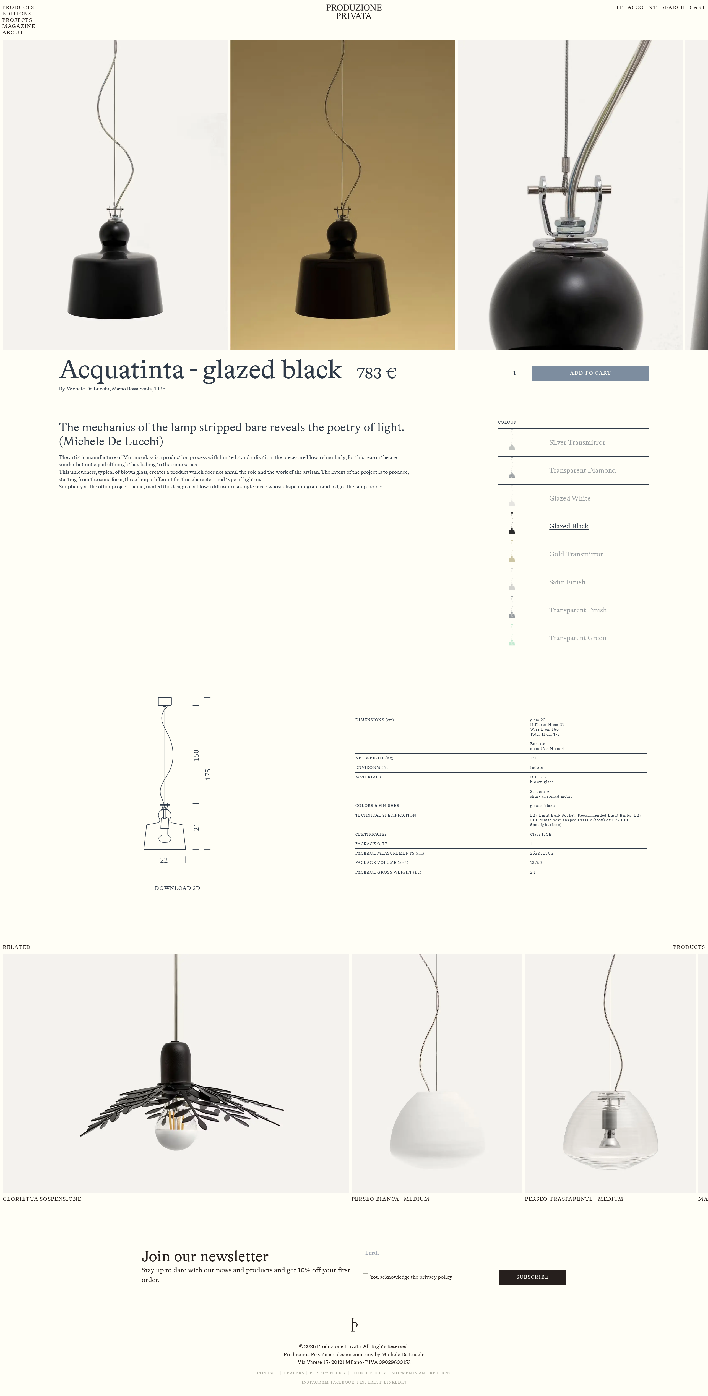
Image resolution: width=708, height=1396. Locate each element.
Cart (698, 7)
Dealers (293, 1373)
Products (18, 7)
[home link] (354, 11)
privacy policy (435, 1277)
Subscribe (532, 1277)
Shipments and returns (421, 1373)
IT (619, 7)
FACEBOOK (343, 1382)
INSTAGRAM (315, 1382)
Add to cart (590, 373)
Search (673, 7)
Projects (17, 20)
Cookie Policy (369, 1373)
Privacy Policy (328, 1373)
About (13, 33)
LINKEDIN (395, 1382)
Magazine (18, 26)
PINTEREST (369, 1382)
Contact (267, 1373)
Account (642, 7)
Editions (17, 14)
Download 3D (178, 888)
